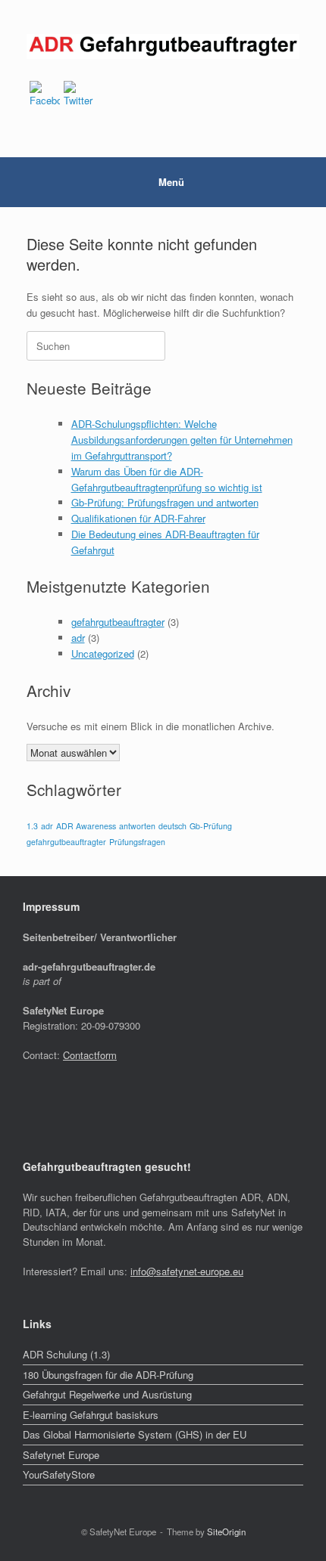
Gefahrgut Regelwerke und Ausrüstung (107, 1394)
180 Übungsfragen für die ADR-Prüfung (108, 1374)
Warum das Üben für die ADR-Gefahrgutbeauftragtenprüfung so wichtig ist (166, 479)
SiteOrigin (226, 1531)
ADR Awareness (86, 826)
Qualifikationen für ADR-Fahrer (138, 518)
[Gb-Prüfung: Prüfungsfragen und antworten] (163, 46)
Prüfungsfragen (137, 841)
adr (78, 637)
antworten (137, 826)
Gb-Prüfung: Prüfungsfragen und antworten (165, 502)
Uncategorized (102, 653)
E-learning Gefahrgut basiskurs (90, 1415)
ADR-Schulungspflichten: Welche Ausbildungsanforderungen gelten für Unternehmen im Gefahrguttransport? (182, 440)
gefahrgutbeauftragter (118, 622)
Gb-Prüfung (211, 826)
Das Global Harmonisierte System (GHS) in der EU (134, 1434)
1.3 (32, 826)
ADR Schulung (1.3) (66, 1354)
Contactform (90, 1055)
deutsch (172, 826)
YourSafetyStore (59, 1474)
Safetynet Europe (61, 1455)
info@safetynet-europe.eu (186, 1271)
